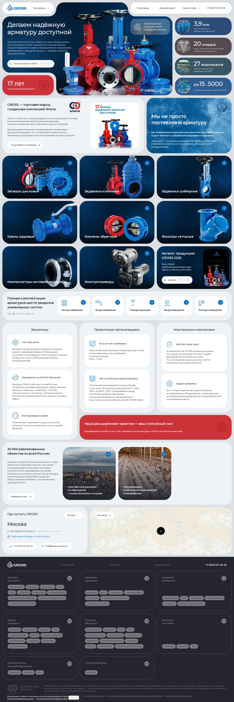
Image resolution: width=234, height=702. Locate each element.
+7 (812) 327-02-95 (216, 8)
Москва (71, 515)
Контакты (102, 515)
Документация (167, 8)
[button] (161, 531)
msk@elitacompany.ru (56, 546)
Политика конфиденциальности (178, 696)
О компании (68, 565)
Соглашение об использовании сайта (52, 699)
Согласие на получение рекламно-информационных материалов (135, 696)
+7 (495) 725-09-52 (23, 546)
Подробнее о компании (23, 145)
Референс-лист (19, 496)
